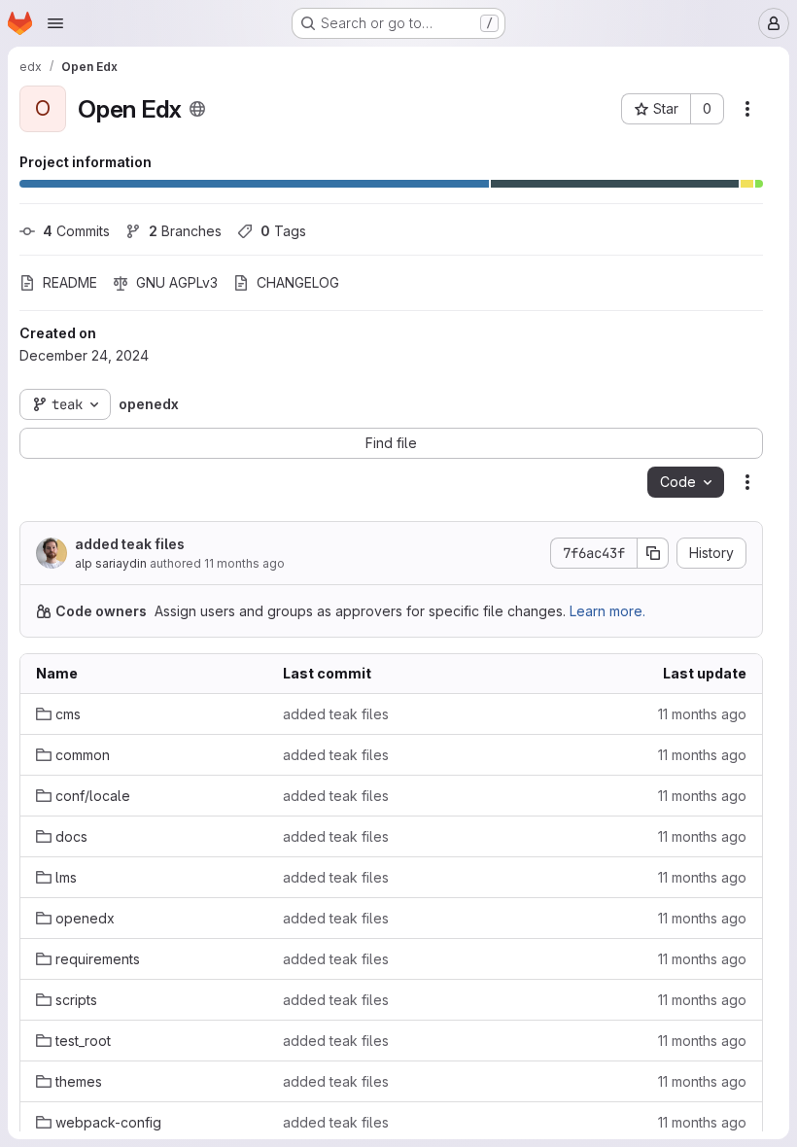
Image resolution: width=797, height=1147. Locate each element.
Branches (185, 231)
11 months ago (244, 563)
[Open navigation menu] (55, 23)
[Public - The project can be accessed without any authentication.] (197, 109)
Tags (283, 231)
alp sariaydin (111, 563)
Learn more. (607, 611)
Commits (76, 231)
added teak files (130, 544)
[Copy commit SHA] (653, 553)
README (70, 282)
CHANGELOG (298, 282)
